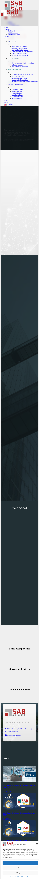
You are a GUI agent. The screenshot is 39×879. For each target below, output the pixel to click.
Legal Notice (27, 876)
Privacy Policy (20, 876)
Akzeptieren (20, 863)
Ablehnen (20, 868)
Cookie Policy (13, 876)
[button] (37, 844)
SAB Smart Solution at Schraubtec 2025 (17, 840)
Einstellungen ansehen (20, 873)
